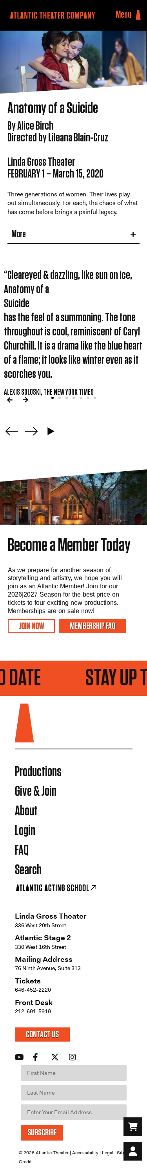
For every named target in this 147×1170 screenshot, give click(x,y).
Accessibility (85, 1153)
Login (25, 831)
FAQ (22, 850)
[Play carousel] (51, 431)
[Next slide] (31, 431)
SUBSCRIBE (41, 1132)
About (26, 811)
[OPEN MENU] (138, 14)
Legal (107, 1153)
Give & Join (35, 791)
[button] (10, 400)
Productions (38, 772)
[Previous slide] (12, 431)
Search (28, 870)
